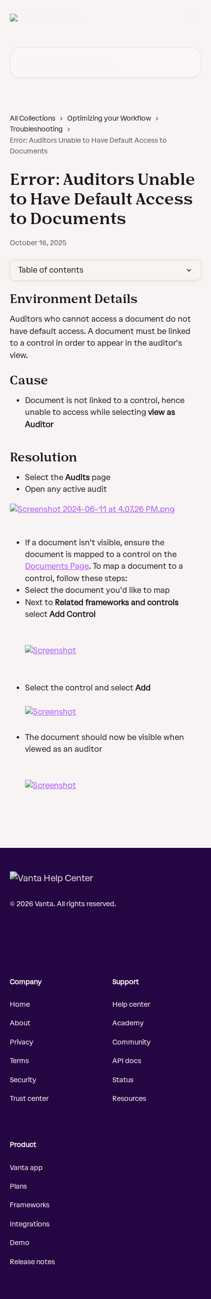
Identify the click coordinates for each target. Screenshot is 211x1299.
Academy (128, 1023)
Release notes (32, 1262)
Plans (18, 1186)
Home (20, 1004)
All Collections (32, 118)
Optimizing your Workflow (109, 118)
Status (122, 1080)
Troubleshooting (36, 129)
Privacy (21, 1042)
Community (131, 1042)
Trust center (29, 1099)
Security (23, 1080)
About (20, 1023)
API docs (126, 1061)
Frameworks (30, 1205)
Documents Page (57, 566)
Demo (19, 1243)
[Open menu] (192, 18)
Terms (19, 1061)
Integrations (30, 1224)
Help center (131, 1004)
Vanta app (26, 1168)
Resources (129, 1099)
